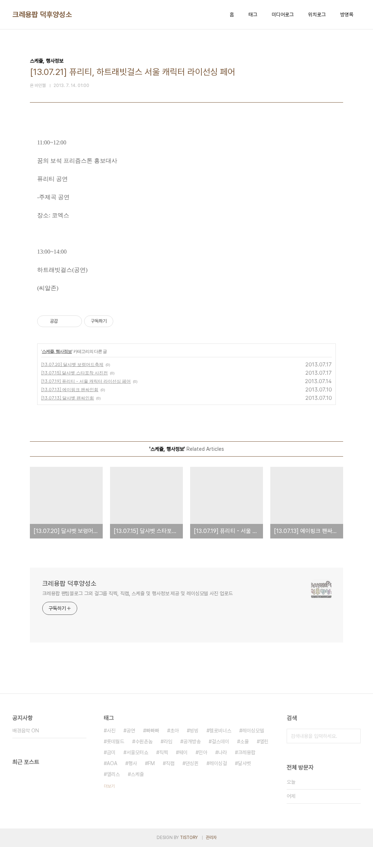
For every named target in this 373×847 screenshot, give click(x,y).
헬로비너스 (220, 730)
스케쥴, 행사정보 (57, 351)
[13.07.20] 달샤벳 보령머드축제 (72, 364)
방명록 (346, 14)
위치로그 (317, 14)
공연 (130, 730)
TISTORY (189, 837)
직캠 (170, 763)
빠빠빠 (152, 730)
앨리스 (113, 774)
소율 (244, 741)
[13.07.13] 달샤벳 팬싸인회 (67, 398)
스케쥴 (137, 774)
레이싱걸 (218, 763)
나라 (222, 752)
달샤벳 (244, 763)
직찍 (163, 752)
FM (151, 763)
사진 (111, 730)
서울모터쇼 (137, 752)
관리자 (211, 837)
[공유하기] (64, 321)
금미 (111, 752)
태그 (252, 14)
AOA (112, 763)
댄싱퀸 (192, 763)
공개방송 (192, 741)
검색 (353, 736)
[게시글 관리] (73, 321)
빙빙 (194, 730)
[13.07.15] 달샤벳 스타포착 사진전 (74, 372)
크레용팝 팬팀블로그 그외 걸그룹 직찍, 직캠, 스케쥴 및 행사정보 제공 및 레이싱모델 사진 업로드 (137, 593)
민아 (203, 752)
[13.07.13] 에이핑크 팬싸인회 (69, 389)
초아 (174, 730)
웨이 (183, 752)
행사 (132, 763)
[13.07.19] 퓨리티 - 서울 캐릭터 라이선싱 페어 (86, 381)
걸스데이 (220, 741)
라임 (168, 741)
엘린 (264, 741)
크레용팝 (246, 752)
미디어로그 (283, 14)
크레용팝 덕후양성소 (42, 14)
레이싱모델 (253, 730)
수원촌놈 (144, 741)
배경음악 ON (25, 730)
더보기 (109, 786)
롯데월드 (115, 741)
